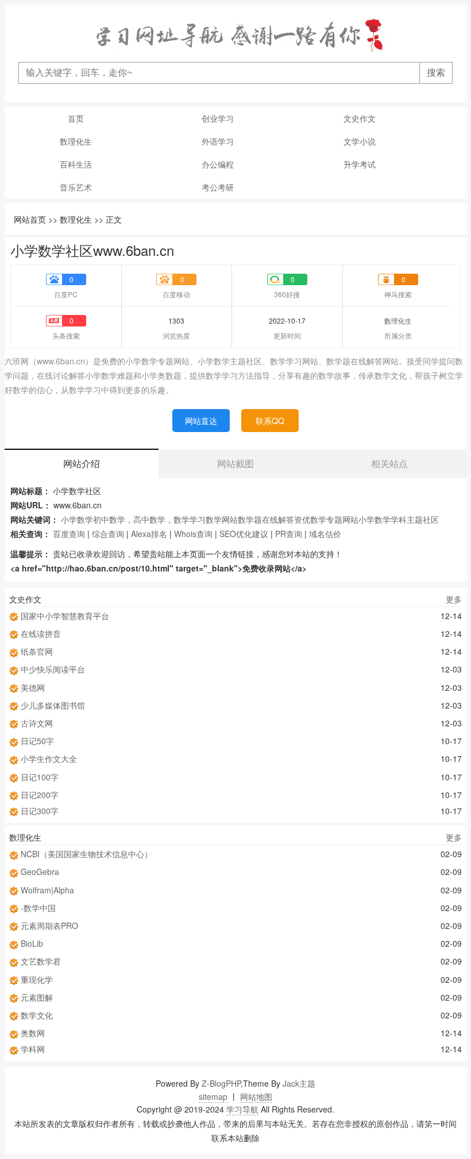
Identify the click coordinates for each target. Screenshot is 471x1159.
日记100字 (40, 777)
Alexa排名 (149, 533)
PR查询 (288, 533)
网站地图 (256, 1096)
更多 (454, 599)
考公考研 (218, 187)
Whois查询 (193, 533)
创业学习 (218, 118)
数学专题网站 (334, 519)
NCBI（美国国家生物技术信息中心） (86, 853)
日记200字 (40, 794)
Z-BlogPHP (221, 1083)
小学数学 (77, 519)
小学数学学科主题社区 (398, 519)
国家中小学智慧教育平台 (65, 615)
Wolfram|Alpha (47, 890)
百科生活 (76, 164)
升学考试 (359, 164)
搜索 (436, 72)
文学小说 (359, 141)
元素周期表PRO (49, 925)
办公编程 (218, 164)
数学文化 (37, 1015)
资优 (302, 519)
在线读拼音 (41, 633)
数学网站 (222, 519)
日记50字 (37, 740)
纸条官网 (37, 651)
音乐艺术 (76, 187)
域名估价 (325, 533)
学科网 (33, 1049)
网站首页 (30, 219)
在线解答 (278, 519)
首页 (76, 118)
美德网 (33, 687)
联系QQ (270, 420)
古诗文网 (37, 723)
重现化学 (37, 979)
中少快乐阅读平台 (53, 669)
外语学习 (218, 141)
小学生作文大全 (49, 758)
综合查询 (108, 533)
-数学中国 (38, 907)
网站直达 (201, 420)
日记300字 (40, 810)
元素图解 (37, 997)
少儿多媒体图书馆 (53, 705)
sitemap (213, 1096)
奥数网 (33, 1033)
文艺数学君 (41, 961)
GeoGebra (40, 871)
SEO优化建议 (243, 533)
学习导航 (242, 1109)
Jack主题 (299, 1083)
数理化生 (76, 141)
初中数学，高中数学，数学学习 (149, 519)
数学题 (250, 519)
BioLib (32, 943)
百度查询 (69, 533)
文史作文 (359, 118)
